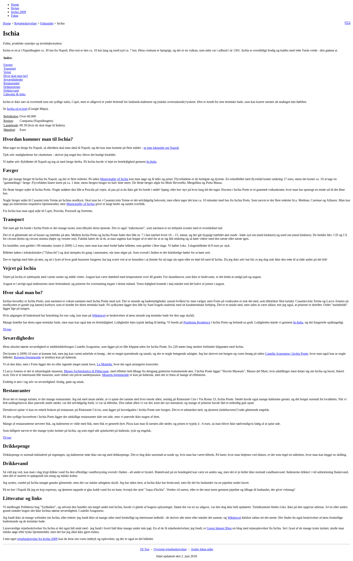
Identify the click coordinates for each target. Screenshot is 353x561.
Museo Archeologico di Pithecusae (86, 371)
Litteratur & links (14, 94)
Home (15, 4)
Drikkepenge (11, 87)
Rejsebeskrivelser (25, 23)
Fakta (14, 15)
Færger (8, 65)
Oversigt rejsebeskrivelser (170, 549)
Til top (7, 329)
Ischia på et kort (17, 108)
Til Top (144, 549)
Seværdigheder (13, 79)
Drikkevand (11, 90)
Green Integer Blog (219, 528)
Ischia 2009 (18, 12)
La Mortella (104, 364)
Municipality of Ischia (114, 179)
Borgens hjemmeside (27, 357)
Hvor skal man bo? (15, 76)
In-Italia (151, 161)
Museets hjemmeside (115, 375)
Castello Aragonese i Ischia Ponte (286, 353)
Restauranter (11, 83)
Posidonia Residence (196, 322)
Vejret (7, 72)
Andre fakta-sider (202, 549)
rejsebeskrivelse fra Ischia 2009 (37, 539)
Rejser (15, 8)
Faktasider (47, 23)
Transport (9, 68)
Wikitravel (98, 315)
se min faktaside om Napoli (161, 147)
